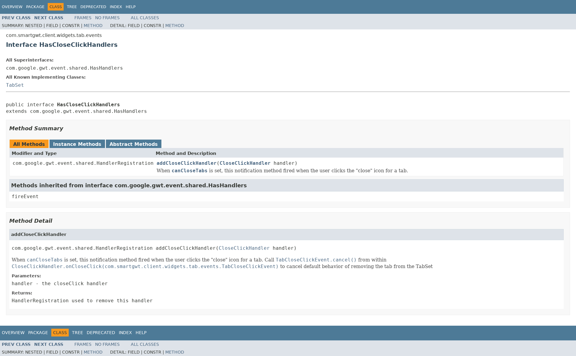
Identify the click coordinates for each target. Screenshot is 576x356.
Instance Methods (77, 144)
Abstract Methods (134, 144)
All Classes (145, 17)
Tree (72, 7)
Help (131, 7)
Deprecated (93, 7)
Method (93, 25)
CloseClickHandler (245, 163)
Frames (83, 17)
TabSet (15, 85)
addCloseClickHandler (187, 163)
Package (35, 7)
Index (116, 7)
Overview (12, 7)
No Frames (107, 17)
